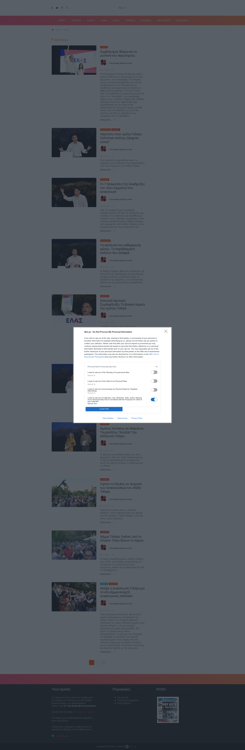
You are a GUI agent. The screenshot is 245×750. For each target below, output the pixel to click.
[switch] (154, 372)
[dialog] (122, 375)
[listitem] (122, 366)
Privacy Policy (137, 418)
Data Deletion (108, 418)
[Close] (166, 332)
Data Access (122, 418)
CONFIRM (104, 409)
